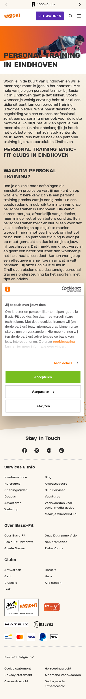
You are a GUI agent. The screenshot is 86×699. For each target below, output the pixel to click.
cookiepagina (64, 341)
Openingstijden (16, 490)
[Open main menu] (79, 16)
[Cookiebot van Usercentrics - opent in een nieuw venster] (62, 289)
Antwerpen (12, 570)
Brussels (10, 582)
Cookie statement (17, 668)
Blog (48, 477)
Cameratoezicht (16, 681)
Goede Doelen (14, 548)
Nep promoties (56, 542)
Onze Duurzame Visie (61, 535)
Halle (48, 576)
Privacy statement (18, 675)
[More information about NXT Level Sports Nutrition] (44, 624)
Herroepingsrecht (58, 668)
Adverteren (12, 503)
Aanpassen (40, 391)
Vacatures (52, 496)
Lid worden (49, 16)
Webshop (11, 509)
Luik (7, 589)
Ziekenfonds (54, 548)
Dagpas (10, 496)
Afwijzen (43, 406)
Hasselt (50, 570)
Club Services (55, 490)
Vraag (70, 16)
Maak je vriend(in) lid (61, 514)
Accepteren (43, 377)
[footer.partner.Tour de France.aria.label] (21, 607)
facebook (24, 450)
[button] (5, 4)
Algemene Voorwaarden (63, 675)
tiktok (61, 450)
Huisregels (12, 483)
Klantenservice (15, 477)
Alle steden (53, 582)
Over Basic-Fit (15, 535)
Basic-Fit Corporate (19, 542)
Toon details (62, 363)
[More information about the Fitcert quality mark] (52, 607)
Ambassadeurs (56, 483)
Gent (8, 576)
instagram (49, 450)
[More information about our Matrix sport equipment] (16, 624)
